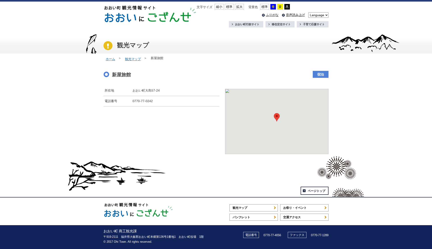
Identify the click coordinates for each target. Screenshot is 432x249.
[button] (277, 117)
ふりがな (272, 15)
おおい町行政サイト (247, 24)
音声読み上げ (295, 15)
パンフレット (241, 217)
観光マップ (133, 59)
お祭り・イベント (295, 207)
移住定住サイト (281, 24)
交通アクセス (292, 217)
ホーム (110, 59)
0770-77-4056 (272, 235)
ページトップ (316, 191)
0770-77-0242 (143, 101)
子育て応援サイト (314, 24)
